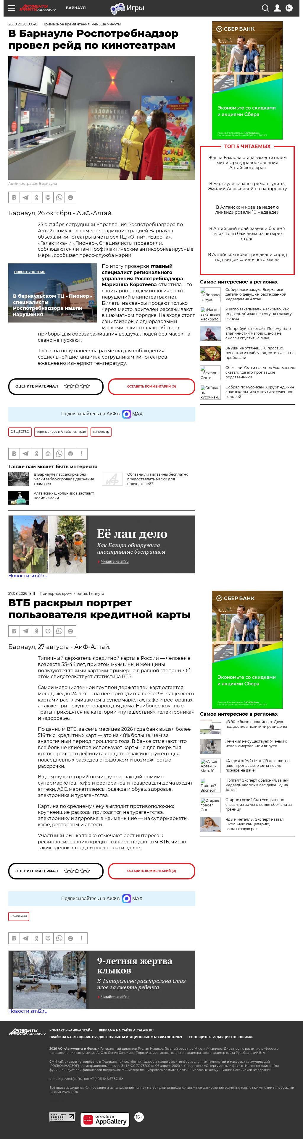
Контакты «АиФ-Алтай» (70, 1030)
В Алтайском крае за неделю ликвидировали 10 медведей (247, 210)
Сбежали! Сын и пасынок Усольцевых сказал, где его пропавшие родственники (260, 372)
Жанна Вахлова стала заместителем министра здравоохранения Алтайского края (247, 162)
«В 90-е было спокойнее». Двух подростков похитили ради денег (256, 724)
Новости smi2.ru (28, 576)
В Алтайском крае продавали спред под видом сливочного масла (247, 257)
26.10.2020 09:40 (23, 24)
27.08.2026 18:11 (21, 593)
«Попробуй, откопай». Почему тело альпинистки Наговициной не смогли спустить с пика (258, 333)
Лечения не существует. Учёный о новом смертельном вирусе (256, 743)
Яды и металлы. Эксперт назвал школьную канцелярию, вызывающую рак (254, 824)
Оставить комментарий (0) (151, 386)
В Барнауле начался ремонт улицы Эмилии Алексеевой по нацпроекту (247, 186)
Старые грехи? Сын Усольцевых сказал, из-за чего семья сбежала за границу (258, 804)
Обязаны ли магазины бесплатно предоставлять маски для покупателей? (157, 479)
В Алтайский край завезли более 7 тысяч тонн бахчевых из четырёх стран (247, 233)
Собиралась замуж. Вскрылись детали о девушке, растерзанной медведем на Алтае (255, 294)
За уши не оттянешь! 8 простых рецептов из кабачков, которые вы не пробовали (259, 353)
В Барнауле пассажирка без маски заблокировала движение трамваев (64, 479)
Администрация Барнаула (32, 183)
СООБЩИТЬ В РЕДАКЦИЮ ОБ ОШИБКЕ (221, 1037)
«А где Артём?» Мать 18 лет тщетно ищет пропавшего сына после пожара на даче (257, 765)
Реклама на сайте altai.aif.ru (126, 1030)
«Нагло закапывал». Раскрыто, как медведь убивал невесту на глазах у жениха (258, 314)
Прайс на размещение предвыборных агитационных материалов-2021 (115, 1037)
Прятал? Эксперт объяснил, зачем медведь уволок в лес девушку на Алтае (257, 785)
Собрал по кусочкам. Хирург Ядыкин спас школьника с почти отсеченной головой (259, 392)
